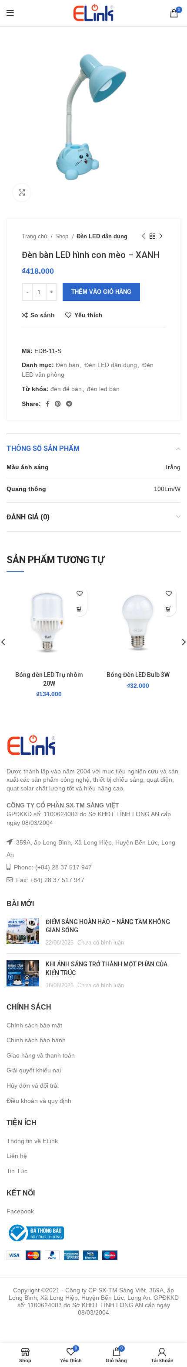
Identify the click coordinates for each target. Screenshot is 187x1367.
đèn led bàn (103, 388)
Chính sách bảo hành (36, 1040)
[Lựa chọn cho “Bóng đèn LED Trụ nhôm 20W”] (79, 608)
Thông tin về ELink (32, 1140)
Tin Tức (17, 1171)
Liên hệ (17, 1155)
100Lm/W (167, 488)
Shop (62, 236)
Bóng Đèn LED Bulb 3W (138, 674)
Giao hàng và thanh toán (41, 1055)
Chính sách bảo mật (34, 1025)
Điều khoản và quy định (39, 1100)
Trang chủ (35, 236)
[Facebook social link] (47, 403)
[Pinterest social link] (57, 403)
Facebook (20, 1211)
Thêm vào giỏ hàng (101, 292)
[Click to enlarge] (21, 192)
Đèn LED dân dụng (102, 236)
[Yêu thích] (79, 593)
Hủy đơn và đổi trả (32, 1085)
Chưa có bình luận (100, 943)
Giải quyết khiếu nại (34, 1070)
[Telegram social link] (69, 403)
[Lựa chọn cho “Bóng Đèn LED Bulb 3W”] (168, 608)
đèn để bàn (66, 388)
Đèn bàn (67, 364)
